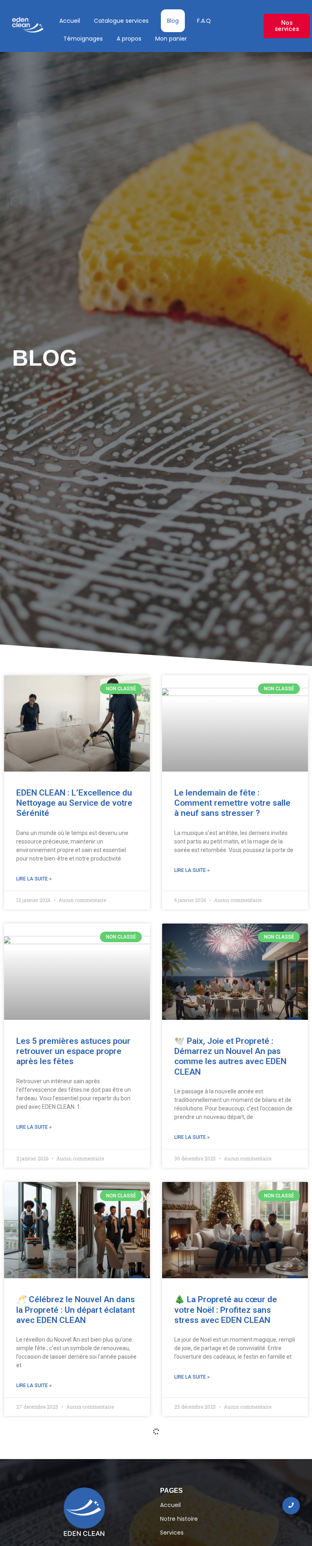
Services (172, 1533)
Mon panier (171, 39)
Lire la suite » (34, 879)
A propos (129, 39)
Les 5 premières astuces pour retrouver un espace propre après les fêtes (73, 1051)
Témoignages (83, 39)
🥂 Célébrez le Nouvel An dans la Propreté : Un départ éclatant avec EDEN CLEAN (75, 1309)
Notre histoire (179, 1519)
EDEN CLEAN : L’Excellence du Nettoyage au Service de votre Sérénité (74, 803)
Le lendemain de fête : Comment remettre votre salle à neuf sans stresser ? (232, 803)
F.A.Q (204, 21)
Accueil (69, 21)
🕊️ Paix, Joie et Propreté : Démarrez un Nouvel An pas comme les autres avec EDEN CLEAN (230, 1056)
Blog (173, 21)
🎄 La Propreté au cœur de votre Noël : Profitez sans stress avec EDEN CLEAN (225, 1309)
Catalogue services (121, 21)
